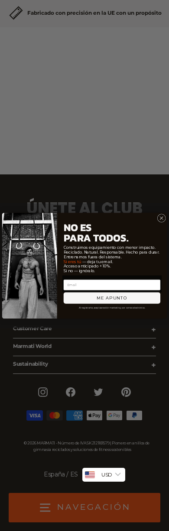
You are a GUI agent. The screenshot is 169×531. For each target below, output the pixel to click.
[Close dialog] (161, 218)
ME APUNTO (112, 297)
